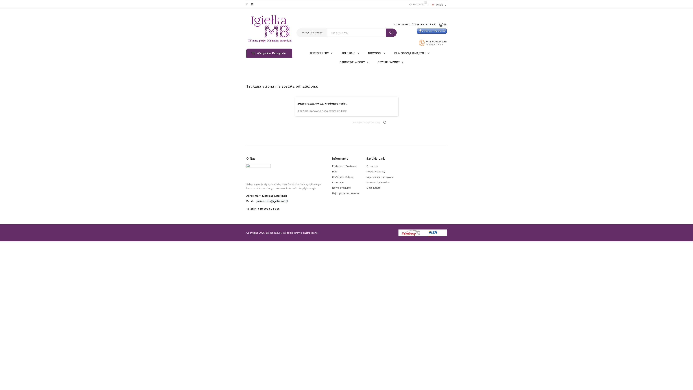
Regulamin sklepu (343, 177)
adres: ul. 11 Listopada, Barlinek (266, 195)
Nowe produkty (341, 187)
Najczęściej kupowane (345, 193)
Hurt (334, 171)
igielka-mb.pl (273, 232)
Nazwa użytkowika (377, 182)
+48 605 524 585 (269, 208)
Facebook (246, 4)
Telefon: (263, 208)
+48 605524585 (436, 41)
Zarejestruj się (424, 24)
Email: (250, 201)
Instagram (252, 4)
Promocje (338, 182)
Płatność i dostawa (344, 166)
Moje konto (373, 187)
